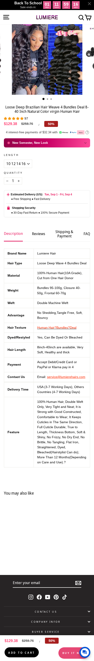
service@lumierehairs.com (66, 377)
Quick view (33, 554)
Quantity (13, 172)
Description (13, 233)
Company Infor (45, 621)
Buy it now (74, 653)
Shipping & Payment (64, 234)
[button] (14, 118)
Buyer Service (46, 631)
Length (11, 155)
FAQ (87, 233)
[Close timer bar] (89, 3)
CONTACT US (46, 611)
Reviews (38, 233)
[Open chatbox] (84, 652)
